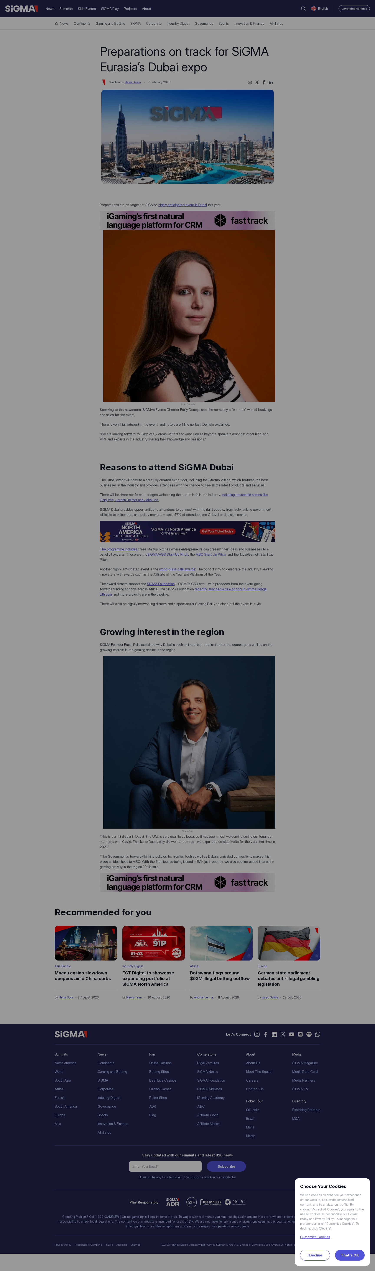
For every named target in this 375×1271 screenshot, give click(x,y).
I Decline (315, 1255)
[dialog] (187, 635)
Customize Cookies (315, 1237)
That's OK (350, 1255)
